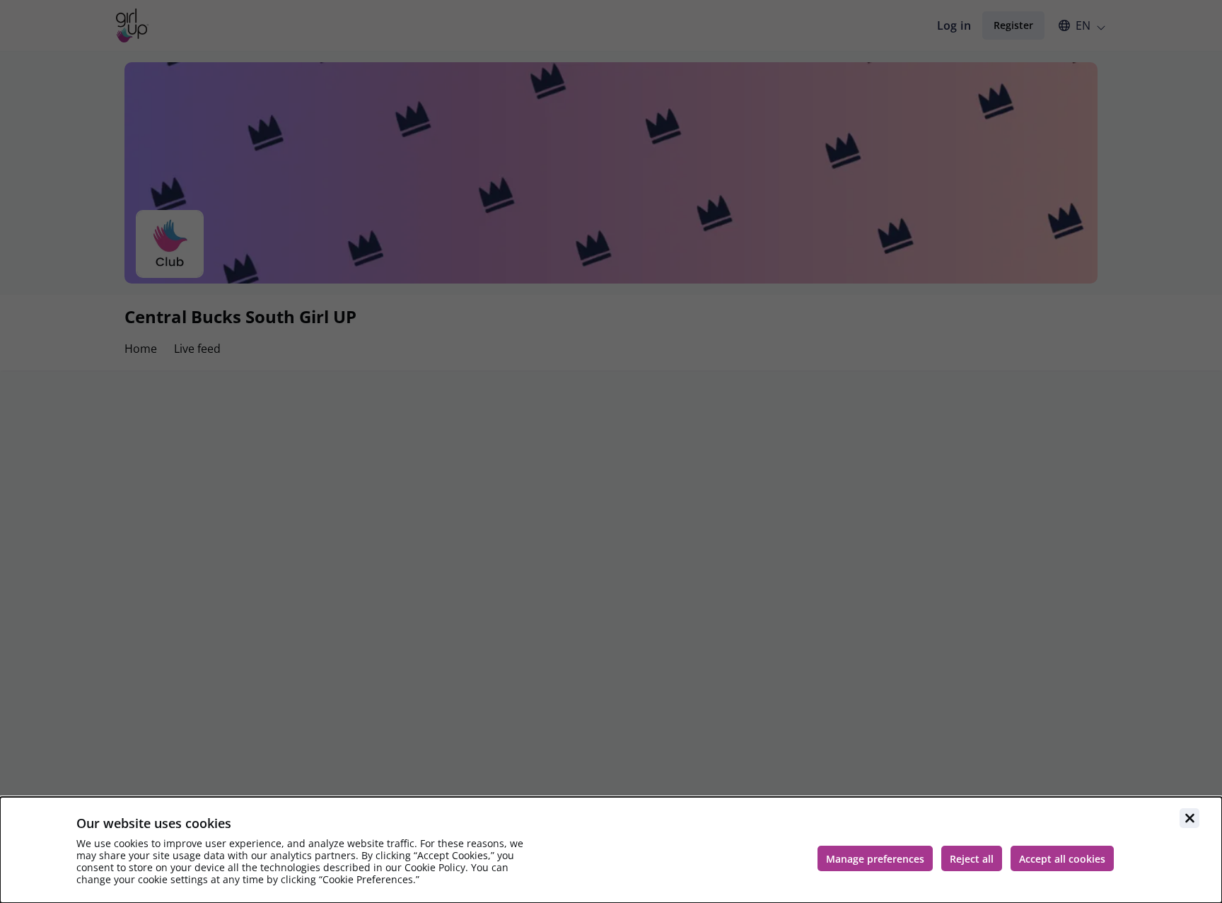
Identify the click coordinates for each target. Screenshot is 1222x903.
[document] (611, 850)
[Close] (1189, 818)
